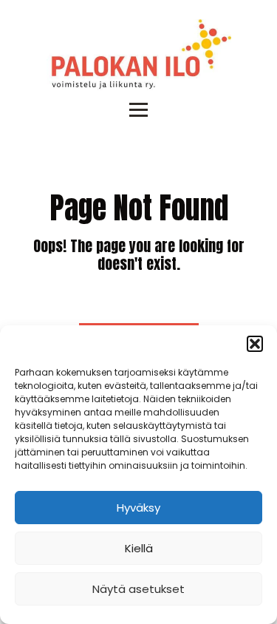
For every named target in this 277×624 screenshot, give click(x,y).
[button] (254, 343)
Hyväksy (138, 507)
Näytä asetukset (138, 589)
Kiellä (139, 548)
